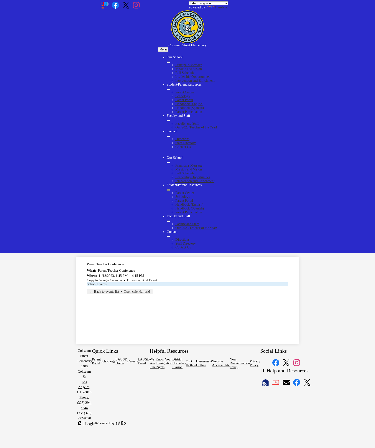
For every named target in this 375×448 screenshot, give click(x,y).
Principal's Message (188, 65)
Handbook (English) (189, 104)
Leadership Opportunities (192, 76)
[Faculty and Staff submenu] (168, 120)
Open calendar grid (137, 291)
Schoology (182, 96)
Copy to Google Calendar (104, 280)
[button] (168, 162)
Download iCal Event (142, 280)
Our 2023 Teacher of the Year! (196, 127)
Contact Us (183, 147)
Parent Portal (184, 100)
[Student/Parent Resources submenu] (168, 89)
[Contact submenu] (168, 136)
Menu (163, 49)
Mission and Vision (188, 69)
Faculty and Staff (187, 123)
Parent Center (184, 92)
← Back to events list (104, 291)
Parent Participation (188, 112)
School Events (97, 284)
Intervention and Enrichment (194, 80)
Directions (182, 139)
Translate (221, 7)
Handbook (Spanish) (189, 108)
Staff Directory (185, 143)
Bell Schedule (184, 73)
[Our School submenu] (168, 62)
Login (85, 423)
